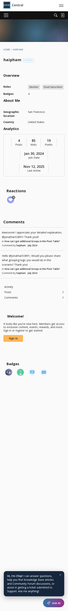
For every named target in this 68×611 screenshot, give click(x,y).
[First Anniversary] (20, 372)
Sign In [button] (13, 338)
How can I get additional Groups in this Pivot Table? (32, 241)
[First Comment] (43, 372)
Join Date (34, 157)
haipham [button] (21, 245)
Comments (34, 297)
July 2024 (32, 245)
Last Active (34, 170)
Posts (18, 144)
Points (49, 144)
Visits (33, 144)
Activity (8, 287)
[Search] (55, 15)
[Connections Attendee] (8, 372)
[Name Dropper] (32, 372)
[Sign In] (62, 15)
